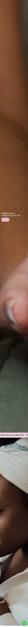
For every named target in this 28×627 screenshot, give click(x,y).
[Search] (23, 2)
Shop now (5, 219)
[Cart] (26, 2)
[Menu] (1, 2)
